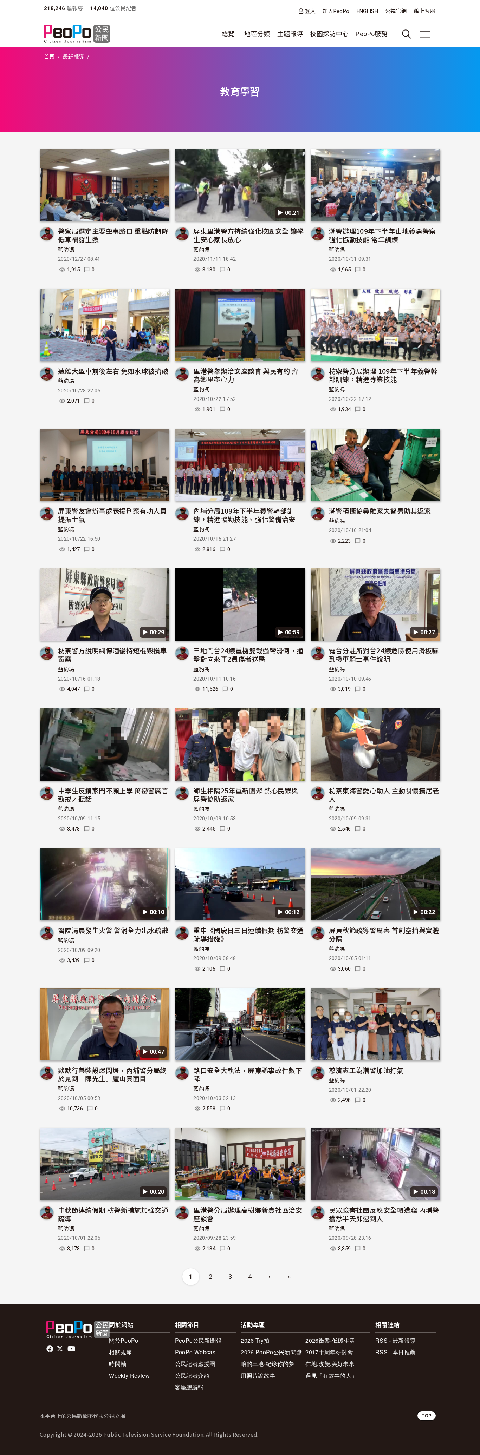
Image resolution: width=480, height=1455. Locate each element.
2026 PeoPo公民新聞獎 (271, 1352)
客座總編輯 (189, 1387)
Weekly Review (129, 1375)
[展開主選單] (425, 34)
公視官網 (396, 11)
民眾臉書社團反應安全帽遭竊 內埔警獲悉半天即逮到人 (384, 1214)
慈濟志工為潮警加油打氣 (366, 1070)
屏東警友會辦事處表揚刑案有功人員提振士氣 (112, 515)
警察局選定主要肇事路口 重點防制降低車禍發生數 (113, 235)
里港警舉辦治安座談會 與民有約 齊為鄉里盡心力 (245, 375)
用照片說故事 (258, 1375)
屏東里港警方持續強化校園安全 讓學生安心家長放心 (248, 235)
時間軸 (117, 1364)
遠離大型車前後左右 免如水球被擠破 (113, 371)
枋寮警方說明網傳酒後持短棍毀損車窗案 (112, 654)
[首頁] (77, 34)
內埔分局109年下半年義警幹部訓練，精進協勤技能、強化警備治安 (244, 515)
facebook (50, 1349)
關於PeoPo (123, 1340)
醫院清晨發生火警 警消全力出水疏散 (113, 930)
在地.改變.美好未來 (330, 1364)
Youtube (72, 1349)
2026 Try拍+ (257, 1340)
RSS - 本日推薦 (395, 1352)
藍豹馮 (66, 250)
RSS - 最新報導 (395, 1340)
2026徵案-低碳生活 (330, 1340)
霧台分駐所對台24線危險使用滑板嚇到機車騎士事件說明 (384, 654)
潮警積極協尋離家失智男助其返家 (380, 510)
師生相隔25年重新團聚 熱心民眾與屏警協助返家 (245, 794)
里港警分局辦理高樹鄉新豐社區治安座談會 (247, 1214)
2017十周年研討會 (329, 1352)
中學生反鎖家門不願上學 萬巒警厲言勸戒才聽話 (113, 794)
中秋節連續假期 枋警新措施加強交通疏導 (113, 1214)
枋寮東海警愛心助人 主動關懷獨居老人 (384, 794)
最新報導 (73, 57)
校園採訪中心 (329, 34)
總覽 (228, 34)
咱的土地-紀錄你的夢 (267, 1364)
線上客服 (424, 11)
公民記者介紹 (192, 1375)
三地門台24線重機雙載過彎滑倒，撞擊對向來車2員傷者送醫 (248, 654)
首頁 (49, 57)
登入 (310, 11)
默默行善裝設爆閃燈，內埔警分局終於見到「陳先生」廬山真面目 (112, 1074)
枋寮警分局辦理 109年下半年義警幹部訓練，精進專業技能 (383, 375)
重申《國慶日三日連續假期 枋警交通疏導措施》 (248, 934)
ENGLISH (367, 11)
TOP (427, 1415)
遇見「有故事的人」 (331, 1375)
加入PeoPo (336, 11)
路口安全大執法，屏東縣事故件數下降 (247, 1074)
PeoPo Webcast (196, 1352)
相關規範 (120, 1352)
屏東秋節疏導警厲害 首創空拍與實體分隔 (384, 934)
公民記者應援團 (195, 1364)
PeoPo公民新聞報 (198, 1340)
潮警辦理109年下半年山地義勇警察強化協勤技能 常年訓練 (382, 235)
